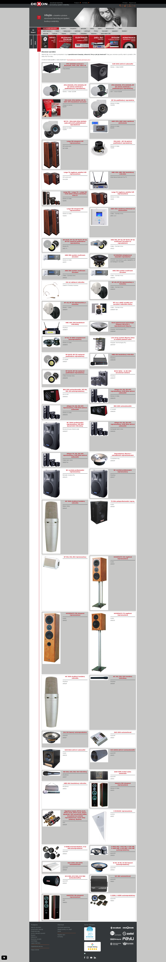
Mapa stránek (35, 950)
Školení (33, 935)
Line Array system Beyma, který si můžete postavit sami (123, 338)
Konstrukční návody (37, 929)
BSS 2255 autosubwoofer (123, 406)
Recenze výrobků (36, 939)
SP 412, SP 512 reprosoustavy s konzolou (123, 283)
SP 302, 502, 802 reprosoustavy (75, 557)
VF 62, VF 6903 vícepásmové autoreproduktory (75, 338)
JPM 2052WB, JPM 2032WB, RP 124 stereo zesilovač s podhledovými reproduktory (75, 86)
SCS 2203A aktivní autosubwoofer (122, 750)
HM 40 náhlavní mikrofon (75, 282)
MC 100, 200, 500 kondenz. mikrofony (122, 677)
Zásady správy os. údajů (64, 929)
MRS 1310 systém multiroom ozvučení (75, 256)
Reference (34, 937)
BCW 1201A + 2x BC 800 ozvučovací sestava (122, 372)
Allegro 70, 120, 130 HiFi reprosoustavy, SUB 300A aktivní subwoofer (75, 455)
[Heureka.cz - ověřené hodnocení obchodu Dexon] (89, 940)
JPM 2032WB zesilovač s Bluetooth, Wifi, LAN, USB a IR (75, 64)
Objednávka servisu (37, 946)
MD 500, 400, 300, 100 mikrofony (75, 772)
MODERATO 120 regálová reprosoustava (123, 557)
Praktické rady (35, 931)
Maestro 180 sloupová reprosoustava (123, 784)
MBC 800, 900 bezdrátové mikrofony (75, 323)
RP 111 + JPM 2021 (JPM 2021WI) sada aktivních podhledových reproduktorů (75, 123)
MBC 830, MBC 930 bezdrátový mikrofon (123, 173)
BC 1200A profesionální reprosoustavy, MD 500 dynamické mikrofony (75, 424)
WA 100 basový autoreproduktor (75, 732)
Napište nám (61, 935)
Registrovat (132, 2)
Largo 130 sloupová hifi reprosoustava (75, 142)
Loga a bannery (35, 943)
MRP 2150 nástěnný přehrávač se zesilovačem (123, 209)
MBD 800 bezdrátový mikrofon (75, 783)
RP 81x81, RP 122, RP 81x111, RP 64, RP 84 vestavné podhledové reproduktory (75, 241)
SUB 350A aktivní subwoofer (75, 750)
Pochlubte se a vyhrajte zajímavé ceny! (78, 60)
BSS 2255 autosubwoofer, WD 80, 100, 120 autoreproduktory (75, 390)
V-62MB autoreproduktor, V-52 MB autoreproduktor (75, 847)
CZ (134, 6)
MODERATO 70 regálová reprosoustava (123, 614)
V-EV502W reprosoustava (122, 811)
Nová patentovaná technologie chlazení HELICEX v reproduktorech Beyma (123, 324)
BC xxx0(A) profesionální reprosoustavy (75, 471)
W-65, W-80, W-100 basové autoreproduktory (123, 863)
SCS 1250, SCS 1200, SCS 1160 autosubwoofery (75, 877)
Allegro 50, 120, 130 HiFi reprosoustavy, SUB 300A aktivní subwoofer (123, 391)
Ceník (59, 931)
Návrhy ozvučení (36, 927)
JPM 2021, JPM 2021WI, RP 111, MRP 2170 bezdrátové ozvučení (75, 101)
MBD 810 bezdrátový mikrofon (123, 354)
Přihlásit (125, 2)
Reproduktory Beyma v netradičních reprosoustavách (123, 454)
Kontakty (85, 2)
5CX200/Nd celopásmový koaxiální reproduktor (123, 256)
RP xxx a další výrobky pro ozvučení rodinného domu (123, 303)
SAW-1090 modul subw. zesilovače (122, 772)
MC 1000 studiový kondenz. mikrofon (75, 502)
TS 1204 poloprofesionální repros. (123, 501)
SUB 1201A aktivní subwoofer (122, 64)
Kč (129, 5)
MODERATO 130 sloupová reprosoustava (75, 614)
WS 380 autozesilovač (123, 876)
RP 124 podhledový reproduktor (122, 100)
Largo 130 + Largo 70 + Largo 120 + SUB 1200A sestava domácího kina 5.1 (75, 193)
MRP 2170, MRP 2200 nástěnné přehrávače (123, 122)
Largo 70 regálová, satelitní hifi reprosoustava (75, 173)
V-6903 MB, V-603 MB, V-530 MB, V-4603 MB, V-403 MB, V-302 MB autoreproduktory (123, 848)
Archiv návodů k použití (38, 933)
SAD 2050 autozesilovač (122, 732)
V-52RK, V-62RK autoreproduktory (122, 895)
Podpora (76, 2)
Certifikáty (34, 941)
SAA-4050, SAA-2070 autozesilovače (75, 863)
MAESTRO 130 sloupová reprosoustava (75, 896)
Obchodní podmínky (63, 927)
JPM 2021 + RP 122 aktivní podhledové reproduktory (122, 142)
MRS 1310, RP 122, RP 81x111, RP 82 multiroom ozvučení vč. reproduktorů (123, 241)
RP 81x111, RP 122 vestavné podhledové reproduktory (75, 355)
